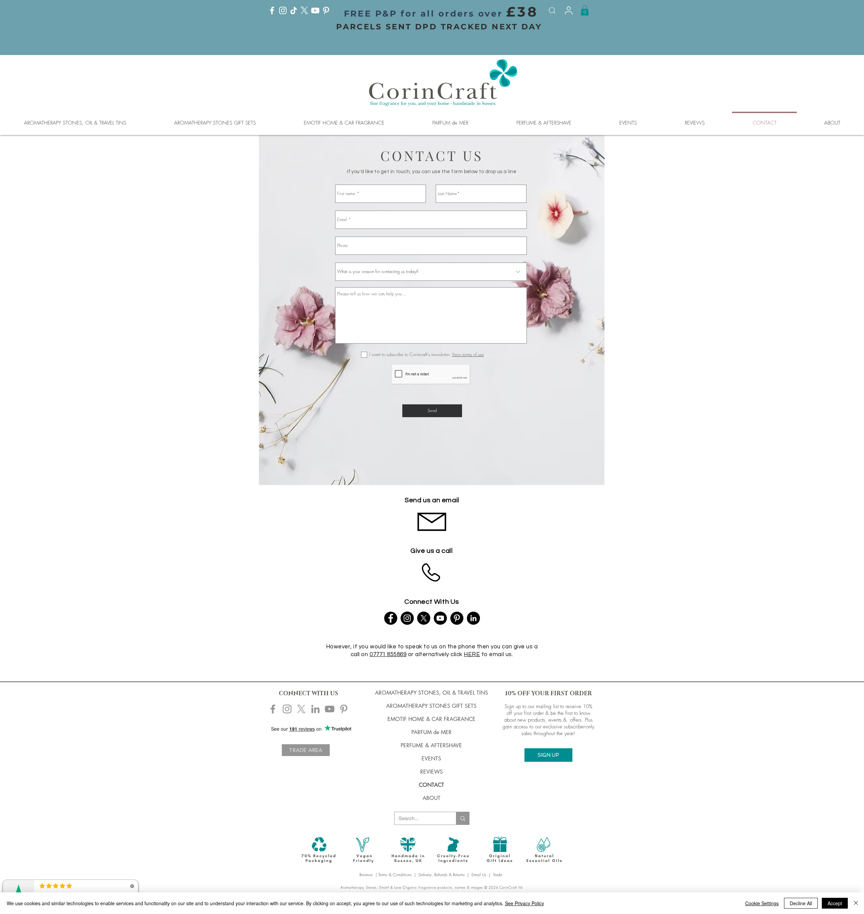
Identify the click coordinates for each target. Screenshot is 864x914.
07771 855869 (388, 654)
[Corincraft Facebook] (273, 709)
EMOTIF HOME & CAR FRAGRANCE (431, 719)
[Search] (552, 10)
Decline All (801, 903)
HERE (472, 654)
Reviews (366, 875)
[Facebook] (272, 10)
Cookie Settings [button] (762, 903)
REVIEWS (431, 771)
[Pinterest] (326, 10)
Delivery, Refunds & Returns (441, 875)
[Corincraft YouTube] (329, 709)
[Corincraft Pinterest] (344, 709)
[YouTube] (315, 10)
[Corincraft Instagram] (287, 709)
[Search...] (462, 818)
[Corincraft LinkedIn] (315, 709)
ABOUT (431, 798)
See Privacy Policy (524, 903)
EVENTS (431, 758)
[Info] (568, 10)
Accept (835, 903)
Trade (498, 875)
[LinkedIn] (473, 618)
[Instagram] (283, 10)
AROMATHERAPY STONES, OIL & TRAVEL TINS (431, 692)
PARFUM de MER (431, 732)
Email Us (478, 875)
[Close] (856, 903)
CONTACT (431, 784)
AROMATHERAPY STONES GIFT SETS (431, 705)
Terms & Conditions (395, 875)
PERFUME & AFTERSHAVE (431, 745)
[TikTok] (294, 10)
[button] (584, 10)
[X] (304, 10)
